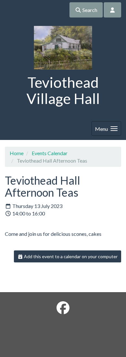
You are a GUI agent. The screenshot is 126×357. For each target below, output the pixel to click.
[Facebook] (63, 308)
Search (89, 10)
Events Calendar (50, 153)
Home (17, 153)
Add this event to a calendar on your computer (70, 256)
